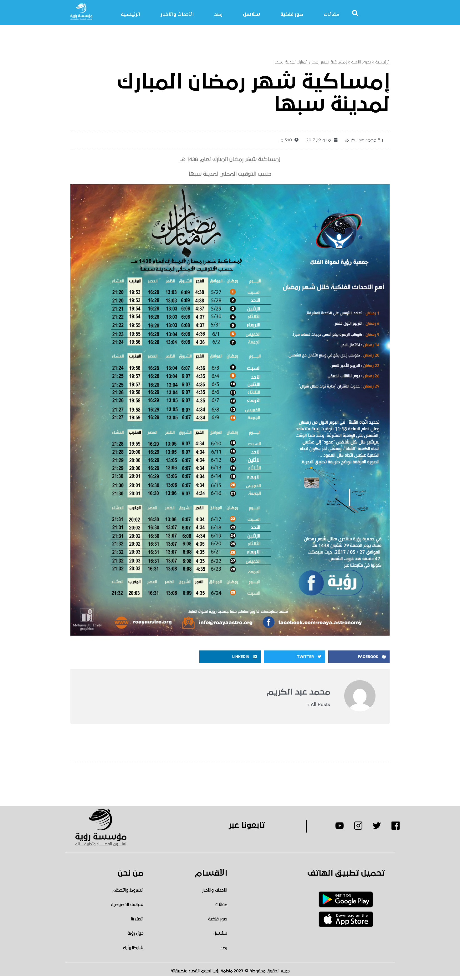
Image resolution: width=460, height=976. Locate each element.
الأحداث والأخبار (177, 14)
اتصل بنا (137, 919)
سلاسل (251, 14)
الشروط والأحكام (128, 890)
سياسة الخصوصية (127, 905)
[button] (359, 656)
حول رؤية (135, 933)
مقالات (332, 14)
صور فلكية (291, 14)
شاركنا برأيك (133, 948)
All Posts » (318, 704)
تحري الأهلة (361, 62)
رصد (218, 14)
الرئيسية (130, 14)
